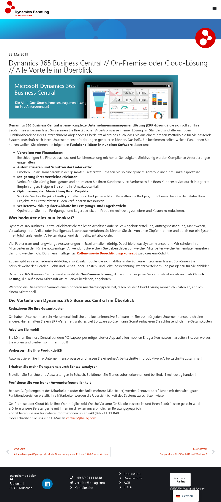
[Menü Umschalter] (214, 8)
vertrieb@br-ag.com (81, 418)
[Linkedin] (47, 484)
